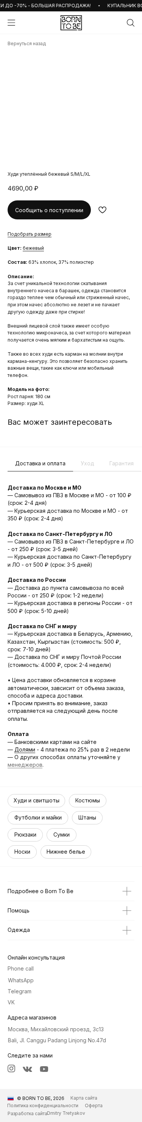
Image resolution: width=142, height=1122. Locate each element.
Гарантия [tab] (121, 463)
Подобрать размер (29, 234)
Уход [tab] (87, 463)
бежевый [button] (33, 248)
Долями (24, 749)
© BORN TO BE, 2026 (40, 1098)
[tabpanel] (71, 626)
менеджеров (25, 764)
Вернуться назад (27, 43)
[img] (71, 22)
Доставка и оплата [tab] (40, 463)
